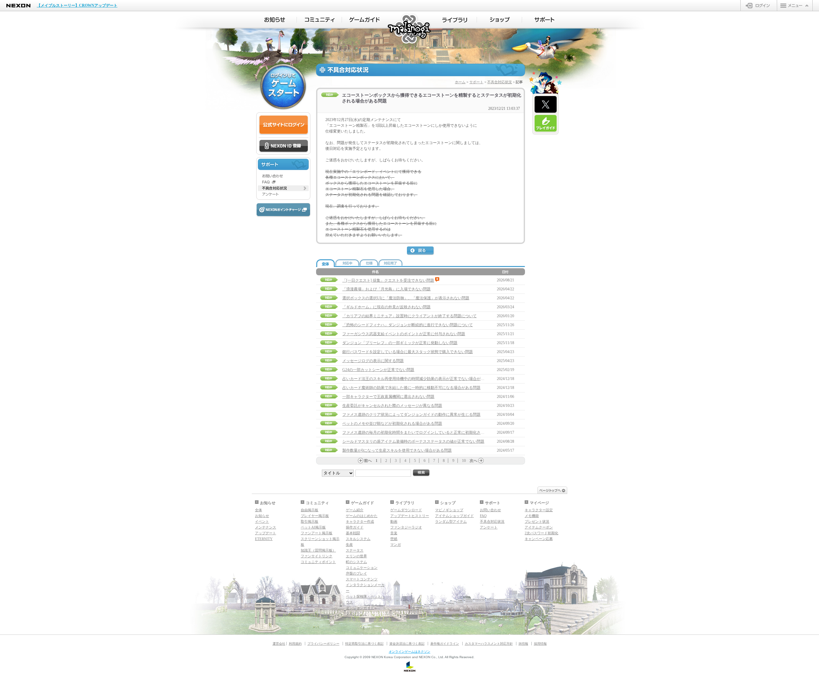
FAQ (483, 516)
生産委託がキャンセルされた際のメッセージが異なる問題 (392, 405)
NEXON (18, 5)
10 (464, 460)
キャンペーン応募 (539, 539)
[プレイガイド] (545, 124)
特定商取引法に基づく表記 (364, 643)
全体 (258, 510)
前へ (368, 460)
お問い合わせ (490, 510)
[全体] (325, 263)
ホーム (460, 82)
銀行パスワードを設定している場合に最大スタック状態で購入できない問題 (407, 352)
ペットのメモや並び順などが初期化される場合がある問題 (392, 423)
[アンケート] (283, 194)
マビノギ (409, 29)
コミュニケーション (362, 567)
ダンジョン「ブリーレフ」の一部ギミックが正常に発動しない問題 (399, 343)
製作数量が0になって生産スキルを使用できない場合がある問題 (397, 450)
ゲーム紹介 (354, 510)
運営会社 (279, 643)
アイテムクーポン (539, 527)
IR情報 (523, 643)
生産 (349, 544)
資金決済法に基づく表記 (407, 643)
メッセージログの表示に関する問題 (373, 361)
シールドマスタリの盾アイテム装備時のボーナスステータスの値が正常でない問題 (413, 441)
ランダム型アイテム (451, 521)
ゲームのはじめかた (362, 516)
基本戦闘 (353, 533)
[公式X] (545, 105)
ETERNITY (264, 539)
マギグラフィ (356, 614)
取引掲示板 (309, 521)
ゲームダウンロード (406, 510)
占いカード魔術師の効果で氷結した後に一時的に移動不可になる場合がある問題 (411, 387)
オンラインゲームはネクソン (409, 651)
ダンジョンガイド (360, 608)
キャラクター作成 (360, 521)
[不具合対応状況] (283, 188)
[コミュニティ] (319, 19)
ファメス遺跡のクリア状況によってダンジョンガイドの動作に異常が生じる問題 (411, 414)
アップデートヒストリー (409, 516)
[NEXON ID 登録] (283, 146)
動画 (393, 521)
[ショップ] (499, 19)
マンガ (395, 544)
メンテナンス (265, 527)
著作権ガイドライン (444, 643)
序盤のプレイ (356, 573)
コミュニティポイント (318, 562)
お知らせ (262, 516)
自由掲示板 (309, 510)
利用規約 (295, 643)
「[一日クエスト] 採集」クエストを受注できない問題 (388, 280)
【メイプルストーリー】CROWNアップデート (77, 5)
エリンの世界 (356, 556)
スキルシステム (358, 539)
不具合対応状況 (499, 82)
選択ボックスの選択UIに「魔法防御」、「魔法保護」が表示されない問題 (405, 298)
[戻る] (420, 250)
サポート (476, 82)
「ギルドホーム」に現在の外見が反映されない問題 (386, 307)
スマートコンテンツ (362, 579)
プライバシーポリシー (323, 643)
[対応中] (347, 262)
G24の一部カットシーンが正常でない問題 (378, 369)
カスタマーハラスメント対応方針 (489, 643)
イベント (262, 521)
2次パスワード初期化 (541, 533)
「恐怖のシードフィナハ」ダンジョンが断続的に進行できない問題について (407, 325)
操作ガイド (354, 527)
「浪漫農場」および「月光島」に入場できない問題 (386, 289)
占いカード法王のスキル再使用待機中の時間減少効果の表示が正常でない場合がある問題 (419, 378)
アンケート (488, 527)
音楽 (393, 533)
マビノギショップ (449, 510)
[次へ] (481, 461)
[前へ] (360, 461)
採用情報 (540, 643)
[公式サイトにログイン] (283, 125)
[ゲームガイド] (364, 19)
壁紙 (393, 539)
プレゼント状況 (537, 521)
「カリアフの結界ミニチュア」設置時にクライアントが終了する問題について (409, 316)
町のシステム (356, 562)
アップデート (265, 533)
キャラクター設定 (539, 510)
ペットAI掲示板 (313, 527)
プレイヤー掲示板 (315, 516)
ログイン (759, 5)
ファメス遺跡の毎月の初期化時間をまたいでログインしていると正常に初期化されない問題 (421, 432)
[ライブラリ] (454, 19)
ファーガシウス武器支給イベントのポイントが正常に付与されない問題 (403, 334)
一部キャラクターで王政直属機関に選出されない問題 (388, 396)
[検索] (421, 473)
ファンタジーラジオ (406, 527)
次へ (473, 460)
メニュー (794, 5)
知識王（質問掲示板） (318, 550)
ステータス (354, 550)
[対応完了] (390, 262)
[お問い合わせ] (283, 176)
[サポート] (544, 19)
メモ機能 (532, 516)
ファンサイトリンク (316, 556)
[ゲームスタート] (283, 86)
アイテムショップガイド (454, 516)
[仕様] (369, 262)
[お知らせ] (274, 19)
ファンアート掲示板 (316, 533)
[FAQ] (283, 182)
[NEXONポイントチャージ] (283, 210)
